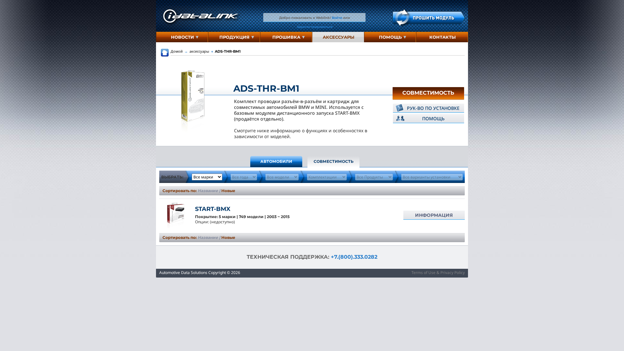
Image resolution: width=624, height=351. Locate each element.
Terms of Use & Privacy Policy (438, 272)
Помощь (390, 37)
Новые (228, 190)
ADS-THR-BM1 (225, 51)
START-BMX (212, 209)
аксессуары (338, 37)
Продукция (234, 37)
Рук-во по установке (433, 108)
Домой (177, 51)
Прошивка (286, 37)
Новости (182, 37)
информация (434, 215)
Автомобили (276, 161)
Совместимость (428, 93)
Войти (337, 18)
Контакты (442, 37)
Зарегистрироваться (314, 27)
